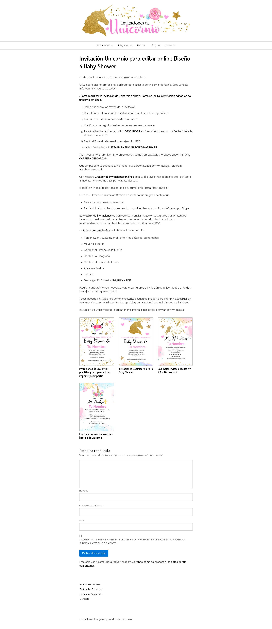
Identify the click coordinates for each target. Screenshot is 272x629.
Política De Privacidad (91, 589)
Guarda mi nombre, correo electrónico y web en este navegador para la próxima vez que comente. (133, 541)
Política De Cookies (90, 584)
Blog (153, 45)
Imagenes (123, 45)
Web (81, 521)
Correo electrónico (91, 506)
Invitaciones (103, 45)
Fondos (141, 45)
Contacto (170, 45)
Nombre (84, 491)
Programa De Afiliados (91, 594)
